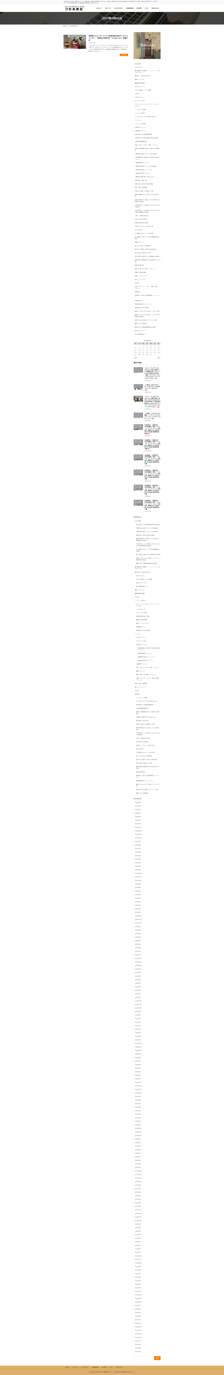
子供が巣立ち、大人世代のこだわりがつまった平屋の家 (147, 206)
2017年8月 (138, 1185)
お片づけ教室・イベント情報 (143, 90)
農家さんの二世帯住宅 (141, 323)
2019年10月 (138, 1093)
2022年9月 (138, 969)
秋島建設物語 (95, 1367)
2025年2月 (138, 866)
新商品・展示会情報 (140, 272)
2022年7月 (138, 976)
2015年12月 (138, 1256)
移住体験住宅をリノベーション (143, 304)
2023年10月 (138, 923)
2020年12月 (138, 1043)
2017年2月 (138, 1206)
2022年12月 (138, 958)
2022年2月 (138, 994)
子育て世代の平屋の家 (141, 219)
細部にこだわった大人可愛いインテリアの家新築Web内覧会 (147, 315)
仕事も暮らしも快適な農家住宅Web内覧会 (146, 138)
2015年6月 (138, 1277)
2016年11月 (138, 1217)
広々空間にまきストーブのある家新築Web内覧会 (147, 237)
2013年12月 (138, 1327)
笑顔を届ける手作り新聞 (141, 307)
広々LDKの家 (138, 230)
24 (151, 352)
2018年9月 (138, 1139)
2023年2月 (138, 951)
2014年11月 (138, 1298)
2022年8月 (138, 972)
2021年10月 (138, 1008)
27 (135, 354)
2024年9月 (138, 884)
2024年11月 (138, 877)
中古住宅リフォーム (140, 127)
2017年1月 (138, 1210)
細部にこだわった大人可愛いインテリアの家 (147, 311)
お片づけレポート (140, 86)
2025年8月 (138, 845)
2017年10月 (138, 1178)
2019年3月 (138, 1118)
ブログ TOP (75, 1367)
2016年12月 (138, 1213)
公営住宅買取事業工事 (141, 141)
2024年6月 (138, 894)
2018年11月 (138, 1132)
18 (154, 350)
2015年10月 (138, 1263)
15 (143, 350)
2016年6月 (138, 1234)
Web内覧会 (138, 64)
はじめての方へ (85, 1367)
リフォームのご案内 (140, 123)
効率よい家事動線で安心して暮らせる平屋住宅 (147, 149)
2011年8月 (138, 1348)
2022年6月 (138, 979)
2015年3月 (138, 1288)
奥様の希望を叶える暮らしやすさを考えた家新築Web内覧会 (147, 200)
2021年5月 (138, 1025)
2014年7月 (138, 1305)
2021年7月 (138, 1018)
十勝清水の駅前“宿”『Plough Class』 (145, 177)
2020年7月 (138, 1061)
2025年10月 (138, 838)
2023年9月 (138, 926)
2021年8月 (138, 1015)
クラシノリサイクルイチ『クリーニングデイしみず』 (147, 105)
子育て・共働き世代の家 (141, 215)
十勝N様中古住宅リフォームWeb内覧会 (146, 166)
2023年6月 (138, 937)
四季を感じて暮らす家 (141, 180)
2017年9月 (138, 1181)
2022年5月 (138, 983)
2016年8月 (138, 1227)
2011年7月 (138, 1351)
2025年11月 (138, 834)
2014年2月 (138, 1319)
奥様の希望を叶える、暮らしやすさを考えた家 (147, 195)
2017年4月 (138, 1199)
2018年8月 (138, 1142)
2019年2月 (138, 1121)
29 (143, 354)
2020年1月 (138, 1082)
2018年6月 (138, 1149)
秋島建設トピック (140, 300)
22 (143, 352)
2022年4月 (138, 986)
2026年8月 (138, 802)
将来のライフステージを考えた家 (144, 226)
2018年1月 (138, 1167)
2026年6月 (138, 809)
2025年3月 (138, 862)
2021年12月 (138, 1001)
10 (151, 348)
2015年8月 (138, 1270)
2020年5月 (138, 1068)
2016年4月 (138, 1242)
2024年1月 (138, 912)
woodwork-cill (138, 67)
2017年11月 (138, 1174)
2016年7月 (138, 1231)
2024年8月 (138, 887)
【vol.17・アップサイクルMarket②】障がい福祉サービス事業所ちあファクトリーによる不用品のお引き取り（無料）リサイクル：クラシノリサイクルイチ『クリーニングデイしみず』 (152, 373)
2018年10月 (138, 1135)
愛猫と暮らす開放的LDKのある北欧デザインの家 (147, 260)
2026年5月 (138, 813)
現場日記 (137, 292)
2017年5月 (138, 1195)
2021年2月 (138, 1036)
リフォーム (138, 120)
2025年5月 (138, 855)
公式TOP (67, 1367)
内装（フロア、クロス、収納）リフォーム (146, 145)
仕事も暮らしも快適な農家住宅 (143, 134)
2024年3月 (138, 905)
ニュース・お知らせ (140, 113)
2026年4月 (138, 816)
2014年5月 (138, 1312)
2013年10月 (138, 1334)
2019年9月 (138, 1096)
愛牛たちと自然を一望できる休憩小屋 (145, 249)
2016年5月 (138, 1238)
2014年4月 (138, 1316)
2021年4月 (138, 1029)
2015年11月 (138, 1259)
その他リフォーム (140, 97)
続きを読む (124, 54)
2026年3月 (138, 820)
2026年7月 (138, 806)
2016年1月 (138, 1252)
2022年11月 (138, 962)
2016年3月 (138, 1245)
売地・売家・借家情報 (141, 187)
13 (135, 350)
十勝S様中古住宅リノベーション (144, 169)
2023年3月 (138, 947)
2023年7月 (138, 933)
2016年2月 (138, 1249)
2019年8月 (138, 1100)
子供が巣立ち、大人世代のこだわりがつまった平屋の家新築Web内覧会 (147, 211)
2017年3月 (138, 1203)
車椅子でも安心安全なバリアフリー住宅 (146, 320)
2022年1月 (138, 997)
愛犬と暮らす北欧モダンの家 (143, 253)
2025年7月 (138, 848)
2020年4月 (138, 1071)
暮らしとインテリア (140, 279)
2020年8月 (138, 1057)
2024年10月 (138, 880)
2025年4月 (138, 859)
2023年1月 (138, 955)
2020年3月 (138, 1075)
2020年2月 (138, 1079)
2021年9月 (138, 1011)
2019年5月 (138, 1110)
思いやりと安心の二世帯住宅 (143, 246)
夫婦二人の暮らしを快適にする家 (144, 191)
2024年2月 (138, 909)
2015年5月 (138, 1280)
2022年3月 (138, 990)
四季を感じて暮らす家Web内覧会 (144, 184)
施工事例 (104, 1367)
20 (135, 352)
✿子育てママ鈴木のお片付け (143, 76)
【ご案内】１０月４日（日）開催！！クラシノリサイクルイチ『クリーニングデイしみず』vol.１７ (152, 416)
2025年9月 (138, 841)
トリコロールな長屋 (140, 109)
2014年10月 (138, 1302)
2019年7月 (138, 1103)
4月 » (159, 358)
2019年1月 (138, 1125)
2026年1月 (138, 827)
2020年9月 (138, 1054)
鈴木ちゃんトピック (140, 330)
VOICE (111, 1367)
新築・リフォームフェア (141, 276)
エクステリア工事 (140, 100)
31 (151, 354)
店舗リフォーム (139, 242)
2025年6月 (138, 852)
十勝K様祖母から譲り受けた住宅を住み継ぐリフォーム (147, 158)
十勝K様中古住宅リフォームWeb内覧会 (146, 154)
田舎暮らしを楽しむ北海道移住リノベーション (147, 296)
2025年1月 (138, 870)
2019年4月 (138, 1114)
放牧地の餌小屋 (139, 265)
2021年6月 (138, 1022)
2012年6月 (138, 1344)
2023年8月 (138, 930)
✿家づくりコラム (140, 79)
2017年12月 (138, 1171)
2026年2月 (138, 824)
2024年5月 (138, 898)
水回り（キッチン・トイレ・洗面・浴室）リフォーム (147, 287)
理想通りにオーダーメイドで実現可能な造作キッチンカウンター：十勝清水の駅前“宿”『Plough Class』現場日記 (108, 38)
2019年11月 (138, 1089)
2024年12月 (138, 873)
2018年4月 (138, 1156)
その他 (137, 93)
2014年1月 (138, 1323)
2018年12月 (138, 1128)
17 (151, 350)
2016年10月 (138, 1220)
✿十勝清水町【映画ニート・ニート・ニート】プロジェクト (147, 71)
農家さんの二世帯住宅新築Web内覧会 (145, 327)
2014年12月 (138, 1295)
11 (154, 348)
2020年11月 (138, 1047)
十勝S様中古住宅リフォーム (142, 173)
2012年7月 (138, 1341)
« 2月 (135, 358)
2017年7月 (138, 1188)
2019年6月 (138, 1107)
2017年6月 (138, 1192)
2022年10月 (138, 965)
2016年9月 (138, 1224)
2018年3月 (138, 1160)
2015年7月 (138, 1273)
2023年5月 (138, 940)
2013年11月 (138, 1330)
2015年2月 (138, 1291)
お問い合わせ (119, 1367)
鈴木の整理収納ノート (141, 334)
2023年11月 (138, 919)
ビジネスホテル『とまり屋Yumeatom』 (146, 116)
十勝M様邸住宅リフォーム (142, 162)
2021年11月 (138, 1004)
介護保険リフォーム (140, 131)
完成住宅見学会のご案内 (141, 222)
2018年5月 (138, 1153)
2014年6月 (138, 1309)
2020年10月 (138, 1050)
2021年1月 (138, 1040)
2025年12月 (138, 831)
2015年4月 (138, 1284)
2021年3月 (138, 1033)
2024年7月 (138, 891)
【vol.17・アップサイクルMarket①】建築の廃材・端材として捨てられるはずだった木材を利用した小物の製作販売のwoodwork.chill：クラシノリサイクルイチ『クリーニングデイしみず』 (152, 402)
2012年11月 (138, 1337)
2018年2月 (138, 1164)
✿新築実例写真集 (140, 83)
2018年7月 (138, 1146)
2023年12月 (138, 916)
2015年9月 (138, 1266)
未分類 (137, 283)
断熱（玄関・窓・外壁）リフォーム (144, 268)
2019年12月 (138, 1086)
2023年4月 (138, 944)
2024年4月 (138, 901)
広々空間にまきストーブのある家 (144, 233)
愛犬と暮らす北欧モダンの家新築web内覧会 (147, 256)
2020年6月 (138, 1064)
